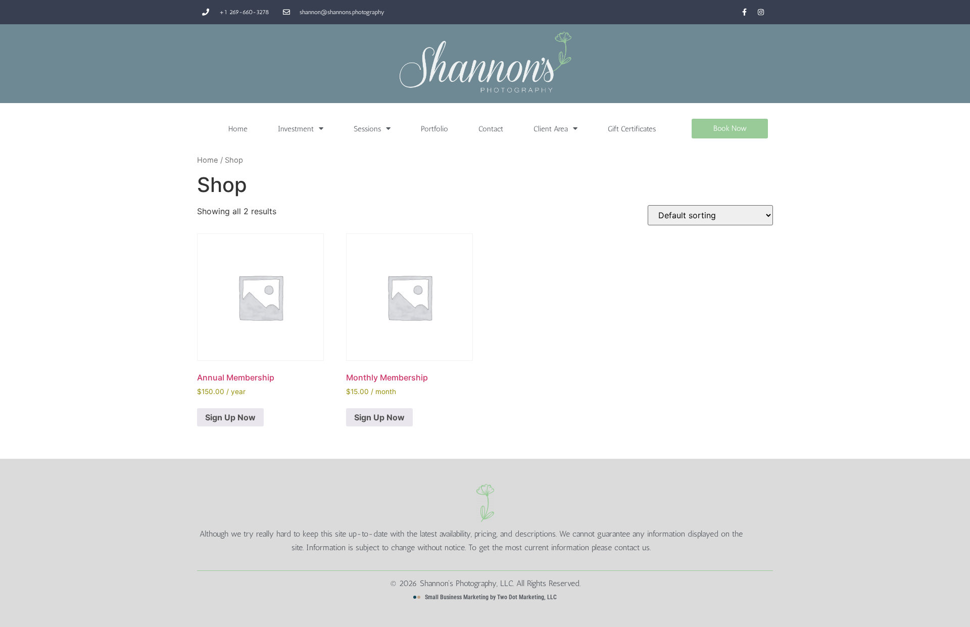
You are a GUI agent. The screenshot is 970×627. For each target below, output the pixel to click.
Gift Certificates (632, 128)
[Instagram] (761, 12)
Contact (490, 128)
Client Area (551, 128)
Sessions (367, 128)
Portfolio (434, 128)
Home (238, 128)
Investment (296, 128)
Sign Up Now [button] (230, 417)
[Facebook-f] (744, 12)
